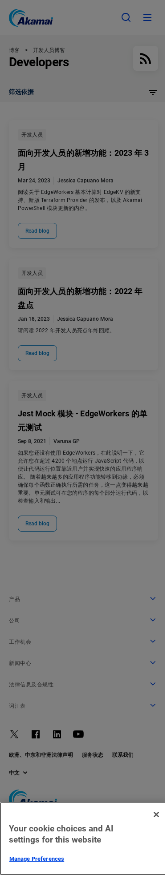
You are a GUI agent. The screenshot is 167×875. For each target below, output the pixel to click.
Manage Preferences (36, 858)
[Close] (156, 814)
